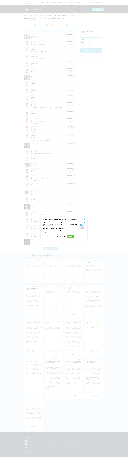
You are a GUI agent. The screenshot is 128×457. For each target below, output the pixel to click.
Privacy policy (63, 230)
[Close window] (84, 219)
